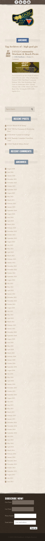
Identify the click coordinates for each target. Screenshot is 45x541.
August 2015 (11, 398)
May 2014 (10, 443)
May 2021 (10, 315)
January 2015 (11, 419)
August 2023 (11, 242)
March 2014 (10, 450)
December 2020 (12, 332)
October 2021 (11, 304)
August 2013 (11, 475)
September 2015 (12, 395)
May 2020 (10, 346)
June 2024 (10, 217)
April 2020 (10, 349)
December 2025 (12, 179)
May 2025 (10, 197)
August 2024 (11, 214)
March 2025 (10, 200)
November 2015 (12, 388)
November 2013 (12, 464)
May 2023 (10, 249)
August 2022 (11, 280)
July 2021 (10, 311)
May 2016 (10, 377)
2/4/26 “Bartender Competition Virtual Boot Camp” (20, 139)
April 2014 (10, 447)
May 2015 (10, 409)
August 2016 (11, 370)
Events (29, 57)
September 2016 (12, 367)
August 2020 (11, 339)
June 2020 (10, 342)
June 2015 (10, 405)
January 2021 (11, 329)
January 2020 (11, 360)
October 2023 (11, 235)
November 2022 (12, 269)
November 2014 (12, 426)
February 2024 (11, 228)
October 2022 (11, 273)
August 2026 (11, 169)
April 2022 (10, 290)
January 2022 (11, 294)
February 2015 (11, 415)
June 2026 (10, 172)
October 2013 (11, 468)
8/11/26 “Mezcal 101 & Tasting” (16, 125)
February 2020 (11, 356)
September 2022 (12, 276)
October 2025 (11, 186)
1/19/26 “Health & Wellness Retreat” (18, 144)
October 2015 (11, 391)
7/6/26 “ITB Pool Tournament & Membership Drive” (20, 130)
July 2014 (10, 436)
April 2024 (10, 221)
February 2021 (11, 325)
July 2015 (10, 402)
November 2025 (12, 183)
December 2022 (12, 266)
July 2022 (10, 283)
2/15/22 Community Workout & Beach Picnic (25, 52)
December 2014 (12, 422)
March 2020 (10, 353)
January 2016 (11, 384)
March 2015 (10, 412)
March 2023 (10, 256)
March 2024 (10, 224)
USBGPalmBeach (19, 57)
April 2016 (10, 381)
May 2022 (10, 287)
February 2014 (11, 454)
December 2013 (12, 461)
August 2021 (11, 308)
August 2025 (11, 193)
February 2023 (11, 259)
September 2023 (12, 238)
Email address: (9, 522)
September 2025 (12, 190)
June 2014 (10, 440)
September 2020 (12, 336)
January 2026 (11, 176)
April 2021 (10, 318)
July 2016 (10, 374)
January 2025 (11, 207)
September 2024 (12, 210)
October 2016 (11, 363)
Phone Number (9, 516)
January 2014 (11, 457)
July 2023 (10, 245)
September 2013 (12, 471)
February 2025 (11, 203)
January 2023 (11, 263)
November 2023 (12, 231)
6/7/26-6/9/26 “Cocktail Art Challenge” (18, 135)
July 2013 (10, 478)
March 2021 (10, 322)
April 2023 (10, 252)
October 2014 (11, 429)
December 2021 (12, 297)
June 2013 (10, 482)
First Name (8, 502)
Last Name (8, 509)
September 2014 (12, 433)
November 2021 (12, 301)
